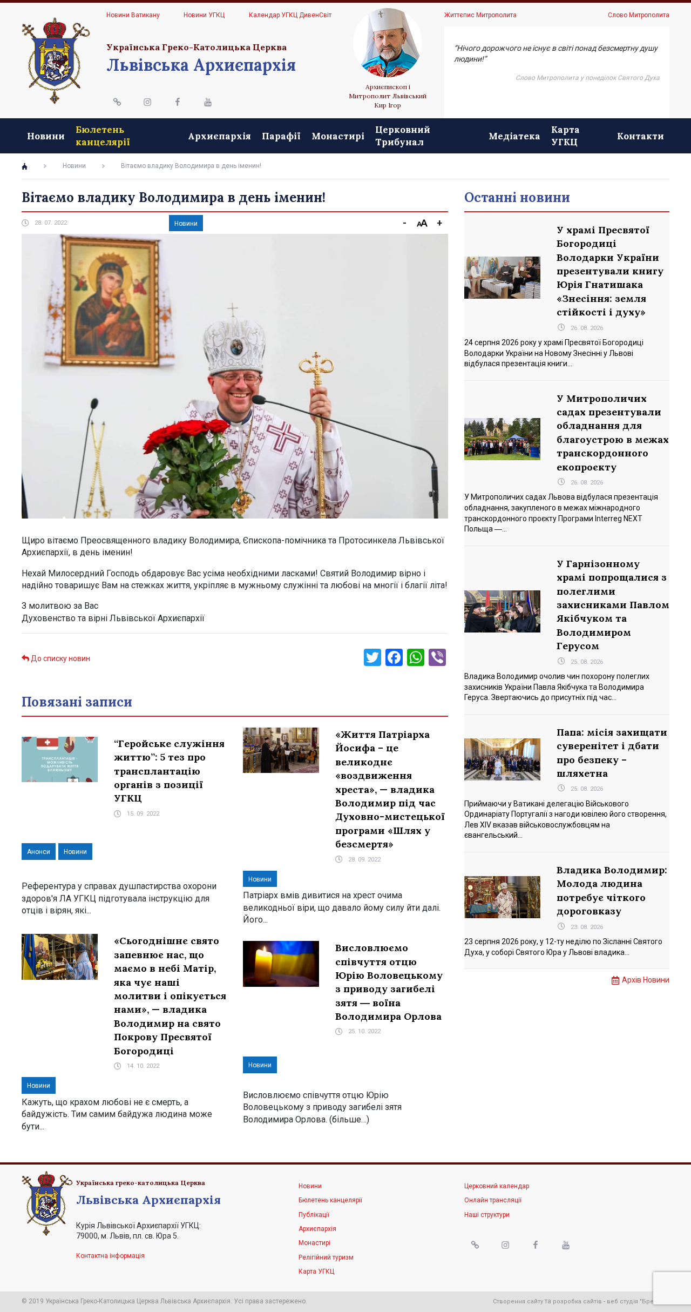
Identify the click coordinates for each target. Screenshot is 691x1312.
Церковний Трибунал (402, 135)
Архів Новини (645, 979)
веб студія (622, 1301)
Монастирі (337, 136)
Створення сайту (518, 1301)
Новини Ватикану (133, 15)
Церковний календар (496, 1186)
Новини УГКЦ (204, 15)
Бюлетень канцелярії (103, 135)
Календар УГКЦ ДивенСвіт (290, 15)
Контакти (640, 136)
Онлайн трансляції (492, 1200)
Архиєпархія (219, 136)
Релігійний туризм (326, 1257)
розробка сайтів (577, 1301)
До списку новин (59, 658)
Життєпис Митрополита (480, 15)
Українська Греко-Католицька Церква (196, 47)
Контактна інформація (110, 1256)
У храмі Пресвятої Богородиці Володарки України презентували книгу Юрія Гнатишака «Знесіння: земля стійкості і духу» (610, 271)
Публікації (314, 1215)
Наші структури (487, 1215)
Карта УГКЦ (565, 135)
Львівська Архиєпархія (201, 65)
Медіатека (514, 136)
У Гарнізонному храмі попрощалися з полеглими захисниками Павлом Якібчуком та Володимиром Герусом (613, 604)
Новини (46, 136)
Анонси (38, 852)
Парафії (281, 136)
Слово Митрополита (638, 15)
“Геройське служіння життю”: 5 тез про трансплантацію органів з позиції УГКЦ (169, 771)
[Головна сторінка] (25, 166)
